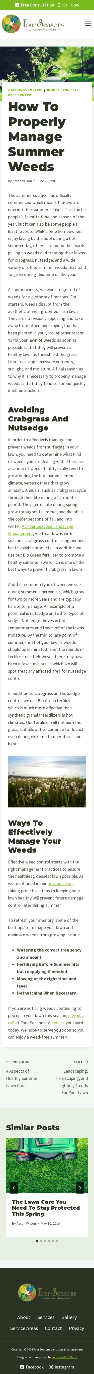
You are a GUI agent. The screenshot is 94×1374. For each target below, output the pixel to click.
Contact (53, 1328)
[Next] (80, 1188)
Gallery (69, 1317)
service (58, 1023)
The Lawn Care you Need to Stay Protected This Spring (46, 1208)
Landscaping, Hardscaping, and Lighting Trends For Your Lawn (71, 1077)
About (23, 1317)
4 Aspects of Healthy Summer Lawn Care (21, 1074)
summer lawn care (62, 90)
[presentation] (47, 1165)
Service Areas (24, 1328)
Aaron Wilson (22, 181)
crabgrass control (25, 90)
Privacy (76, 1328)
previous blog (60, 883)
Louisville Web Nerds (64, 1357)
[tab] (37, 1241)
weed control (20, 95)
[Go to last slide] (14, 1188)
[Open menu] (88, 24)
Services (45, 1317)
